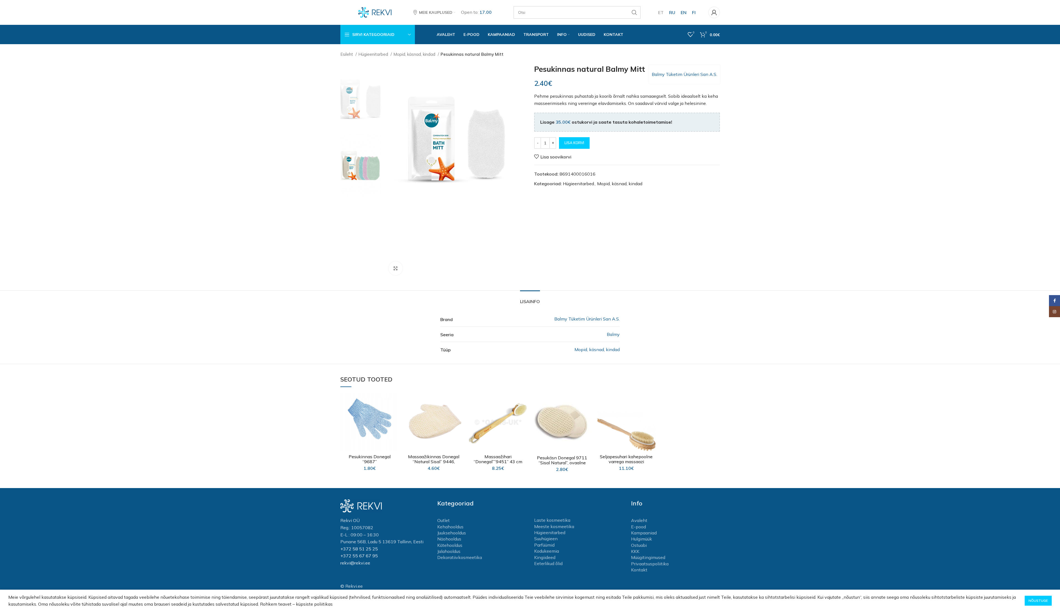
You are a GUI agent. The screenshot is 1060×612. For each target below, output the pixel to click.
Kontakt (639, 570)
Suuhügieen (546, 538)
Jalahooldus (448, 551)
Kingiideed (544, 557)
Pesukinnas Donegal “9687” (370, 459)
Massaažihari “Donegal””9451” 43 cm (498, 459)
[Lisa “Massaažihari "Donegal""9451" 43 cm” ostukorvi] (523, 414)
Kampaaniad (644, 533)
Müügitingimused (648, 557)
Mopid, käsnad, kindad (414, 54)
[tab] (530, 298)
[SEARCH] (634, 12)
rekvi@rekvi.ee (355, 563)
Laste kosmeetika (552, 520)
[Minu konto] (714, 12)
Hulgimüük (641, 539)
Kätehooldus (449, 545)
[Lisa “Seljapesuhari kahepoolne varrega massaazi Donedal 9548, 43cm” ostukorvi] (651, 414)
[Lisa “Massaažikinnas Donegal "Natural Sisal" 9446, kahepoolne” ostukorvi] (459, 414)
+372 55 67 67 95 (359, 555)
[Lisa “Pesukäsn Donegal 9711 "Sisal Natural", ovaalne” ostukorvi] (587, 414)
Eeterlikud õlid (548, 563)
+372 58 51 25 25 (359, 549)
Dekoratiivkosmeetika (459, 557)
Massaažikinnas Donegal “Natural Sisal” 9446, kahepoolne (433, 461)
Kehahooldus (450, 526)
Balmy (613, 334)
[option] (360, 97)
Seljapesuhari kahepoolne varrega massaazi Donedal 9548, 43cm (626, 461)
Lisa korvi (574, 143)
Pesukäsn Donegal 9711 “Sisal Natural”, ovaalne (562, 460)
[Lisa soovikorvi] (395, 402)
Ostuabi (639, 545)
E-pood (638, 526)
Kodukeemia (546, 551)
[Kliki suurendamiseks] (395, 268)
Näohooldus (449, 539)
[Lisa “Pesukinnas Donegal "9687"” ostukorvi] (395, 414)
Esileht (347, 54)
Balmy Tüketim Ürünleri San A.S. (684, 74)
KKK (635, 551)
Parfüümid (544, 545)
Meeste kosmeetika (554, 526)
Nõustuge (1038, 600)
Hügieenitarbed (373, 54)
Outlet (443, 520)
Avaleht (639, 520)
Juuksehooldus (451, 533)
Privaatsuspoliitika (650, 563)
